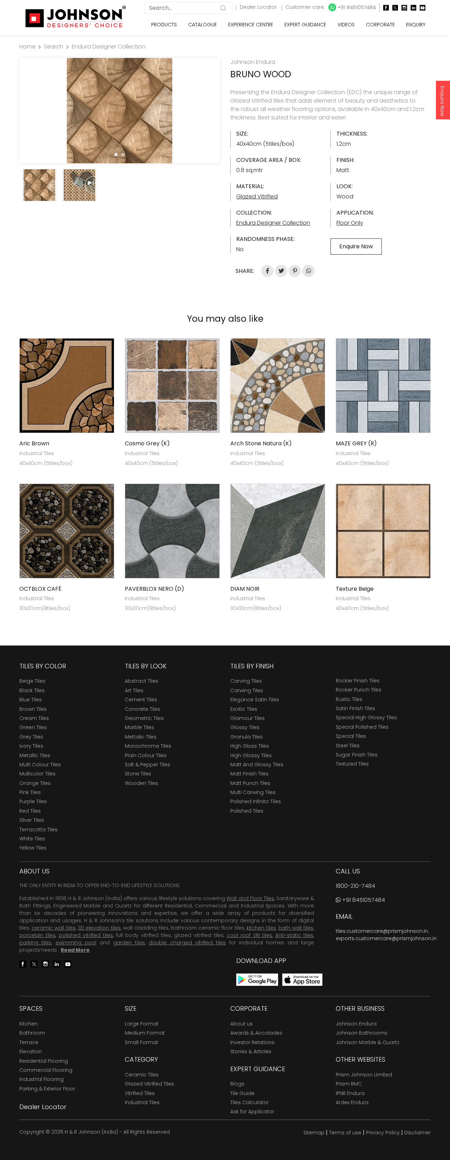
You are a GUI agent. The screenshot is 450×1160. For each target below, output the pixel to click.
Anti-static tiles (294, 935)
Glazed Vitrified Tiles (149, 1083)
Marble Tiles (139, 727)
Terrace (28, 1042)
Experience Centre (250, 24)
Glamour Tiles (247, 718)
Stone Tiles (138, 773)
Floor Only (349, 223)
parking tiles (35, 942)
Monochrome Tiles (148, 745)
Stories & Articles (250, 1051)
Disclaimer (417, 1132)
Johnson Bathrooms (361, 1032)
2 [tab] (123, 154)
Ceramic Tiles (142, 1074)
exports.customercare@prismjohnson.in (386, 938)
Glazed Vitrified (257, 196)
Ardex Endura (352, 1102)
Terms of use (345, 1132)
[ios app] (302, 979)
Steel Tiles (348, 745)
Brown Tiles (33, 709)
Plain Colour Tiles (146, 755)
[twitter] (393, 8)
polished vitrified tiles (86, 935)
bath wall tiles (295, 927)
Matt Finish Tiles (249, 773)
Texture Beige (355, 589)
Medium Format (145, 1032)
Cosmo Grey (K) (147, 443)
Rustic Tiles (349, 699)
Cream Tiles (34, 718)
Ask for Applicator (252, 1111)
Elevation (30, 1051)
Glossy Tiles (244, 727)
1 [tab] (116, 154)
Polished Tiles (246, 810)
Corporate (380, 24)
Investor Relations (252, 1042)
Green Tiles (33, 727)
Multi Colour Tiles (40, 764)
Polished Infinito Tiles (255, 801)
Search (53, 46)
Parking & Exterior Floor (47, 1088)
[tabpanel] (119, 110)
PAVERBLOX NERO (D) (154, 589)
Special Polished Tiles (362, 726)
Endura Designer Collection (109, 46)
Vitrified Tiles (140, 1093)
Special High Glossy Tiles (366, 717)
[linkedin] (411, 8)
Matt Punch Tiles (250, 783)
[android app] (257, 979)
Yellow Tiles (32, 847)
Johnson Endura (356, 1023)
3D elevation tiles (99, 927)
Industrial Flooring (41, 1079)
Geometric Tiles (144, 718)
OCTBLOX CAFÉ (40, 589)
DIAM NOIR (244, 589)
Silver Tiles (31, 820)
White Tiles (32, 838)
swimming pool (76, 942)
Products (164, 24)
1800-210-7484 (355, 886)
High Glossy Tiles (251, 755)
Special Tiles (351, 736)
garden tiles (129, 942)
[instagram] (402, 8)
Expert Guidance (305, 24)
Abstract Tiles (141, 680)
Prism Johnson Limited (364, 1074)
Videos (346, 24)
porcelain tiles (37, 935)
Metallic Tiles (34, 755)
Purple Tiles (33, 801)
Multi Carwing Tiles (253, 792)
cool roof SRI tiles (249, 935)
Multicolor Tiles (37, 773)
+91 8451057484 (356, 7)
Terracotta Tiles (38, 829)
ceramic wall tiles (54, 927)
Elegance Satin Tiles (254, 699)
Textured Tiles (352, 763)
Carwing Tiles (246, 690)
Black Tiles (32, 690)
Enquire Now (442, 101)
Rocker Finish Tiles (358, 680)
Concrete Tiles (142, 709)
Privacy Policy (383, 1132)
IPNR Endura (350, 1093)
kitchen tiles (261, 927)
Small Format (141, 1042)
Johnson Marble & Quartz (367, 1042)
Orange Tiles (35, 783)
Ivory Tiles (31, 745)
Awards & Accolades (256, 1032)
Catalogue (202, 24)
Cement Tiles (141, 699)
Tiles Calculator (249, 1102)
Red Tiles (30, 810)
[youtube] (420, 8)
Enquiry (415, 24)
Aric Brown (34, 443)
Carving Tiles (246, 680)
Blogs (237, 1083)
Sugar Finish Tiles (357, 754)
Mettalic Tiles (140, 736)
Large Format (142, 1023)
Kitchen (28, 1023)
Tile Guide (242, 1093)
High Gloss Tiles (249, 745)
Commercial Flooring (45, 1070)
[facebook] (384, 8)
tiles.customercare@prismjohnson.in (382, 931)
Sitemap (313, 1132)
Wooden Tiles (141, 783)
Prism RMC (349, 1083)
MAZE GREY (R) (356, 443)
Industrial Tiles (142, 1102)
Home (27, 46)
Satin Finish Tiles (355, 708)
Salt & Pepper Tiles (147, 764)
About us (241, 1023)
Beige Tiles (32, 680)
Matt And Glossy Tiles (256, 764)
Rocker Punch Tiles (358, 689)
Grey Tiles (31, 736)
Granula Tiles (246, 736)
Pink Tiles (30, 792)
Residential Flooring (43, 1060)
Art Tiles (134, 690)
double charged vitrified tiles (187, 942)
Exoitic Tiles (243, 709)
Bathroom (32, 1032)
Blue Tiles (30, 699)
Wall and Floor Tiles (250, 898)
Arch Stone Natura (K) (261, 443)
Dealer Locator (259, 7)
